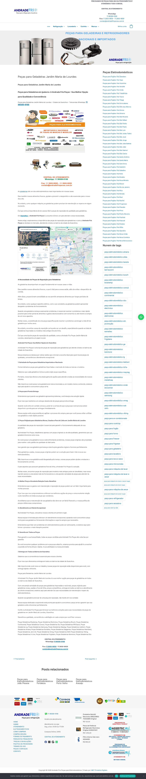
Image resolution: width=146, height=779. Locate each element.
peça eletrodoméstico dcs (115, 300)
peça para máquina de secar (116, 489)
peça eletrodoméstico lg (114, 357)
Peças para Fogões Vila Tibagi (113, 100)
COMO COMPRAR (19, 732)
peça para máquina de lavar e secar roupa (117, 481)
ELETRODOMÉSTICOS (21, 729)
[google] (53, 742)
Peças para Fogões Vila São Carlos (115, 154)
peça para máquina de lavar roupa (114, 485)
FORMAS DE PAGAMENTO (22, 736)
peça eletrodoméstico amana (116, 252)
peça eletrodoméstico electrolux (113, 306)
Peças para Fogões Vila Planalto (114, 207)
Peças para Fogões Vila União (113, 90)
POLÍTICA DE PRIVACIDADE (23, 744)
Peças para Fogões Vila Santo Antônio (116, 157)
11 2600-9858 (108, 19)
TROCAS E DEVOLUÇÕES (22, 741)
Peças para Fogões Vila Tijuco (113, 97)
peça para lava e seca (113, 459)
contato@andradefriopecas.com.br (112, 21)
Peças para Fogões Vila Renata (113, 194)
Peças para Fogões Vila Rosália (114, 177)
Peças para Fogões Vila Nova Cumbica (116, 237)
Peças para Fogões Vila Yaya (113, 80)
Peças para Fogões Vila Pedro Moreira (116, 214)
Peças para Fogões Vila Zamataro (114, 77)
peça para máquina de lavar (116, 469)
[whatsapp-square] (57, 742)
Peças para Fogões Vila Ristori (113, 184)
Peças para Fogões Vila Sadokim (114, 167)
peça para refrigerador (113, 498)
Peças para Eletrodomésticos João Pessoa (25, 681)
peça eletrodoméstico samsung (113, 394)
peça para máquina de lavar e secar (116, 475)
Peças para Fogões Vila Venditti (114, 87)
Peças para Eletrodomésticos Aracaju (84, 681)
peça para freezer (111, 439)
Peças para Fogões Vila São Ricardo (115, 117)
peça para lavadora (112, 454)
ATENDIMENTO (18, 727)
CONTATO (17, 751)
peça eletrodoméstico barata (116, 262)
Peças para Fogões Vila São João (114, 147)
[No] (144, 776)
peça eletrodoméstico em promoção (115, 322)
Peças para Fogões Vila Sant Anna (115, 164)
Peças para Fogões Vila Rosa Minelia (115, 180)
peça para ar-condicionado (115, 418)
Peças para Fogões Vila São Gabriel (115, 150)
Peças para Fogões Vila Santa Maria (115, 160)
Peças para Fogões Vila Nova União (115, 234)
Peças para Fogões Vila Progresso (115, 204)
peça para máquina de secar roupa (114, 494)
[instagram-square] (49, 742)
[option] (73, 48)
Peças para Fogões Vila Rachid (113, 200)
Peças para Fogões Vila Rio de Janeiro (116, 187)
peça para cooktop (112, 423)
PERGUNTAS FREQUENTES (23, 739)
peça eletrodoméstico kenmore (113, 350)
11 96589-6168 (112, 16)
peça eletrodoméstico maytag (117, 372)
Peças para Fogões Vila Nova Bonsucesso (117, 241)
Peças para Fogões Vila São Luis (114, 130)
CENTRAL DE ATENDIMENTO (54, 737)
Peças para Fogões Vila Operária (114, 231)
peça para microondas (113, 464)
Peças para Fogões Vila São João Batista (117, 144)
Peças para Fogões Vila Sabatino (114, 170)
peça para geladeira (112, 449)
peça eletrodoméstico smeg (116, 400)
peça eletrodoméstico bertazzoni (113, 268)
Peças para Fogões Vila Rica (112, 190)
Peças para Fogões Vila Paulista (114, 217)
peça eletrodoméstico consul (116, 288)
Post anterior (19, 659)
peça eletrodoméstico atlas (115, 257)
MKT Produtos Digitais (99, 770)
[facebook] (46, 742)
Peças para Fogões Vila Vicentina (114, 83)
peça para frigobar (112, 444)
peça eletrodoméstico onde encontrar (116, 386)
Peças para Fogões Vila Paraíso (114, 224)
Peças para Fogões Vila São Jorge (115, 140)
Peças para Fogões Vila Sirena (113, 110)
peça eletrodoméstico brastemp (113, 281)
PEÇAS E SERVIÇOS (20, 749)
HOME (15, 722)
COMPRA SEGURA (19, 734)
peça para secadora (112, 503)
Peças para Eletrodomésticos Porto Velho (64, 681)
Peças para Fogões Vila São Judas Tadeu (117, 133)
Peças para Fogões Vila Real (113, 197)
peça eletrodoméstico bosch (116, 275)
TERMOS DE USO (19, 746)
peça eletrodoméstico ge (114, 344)
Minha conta (122, 26)
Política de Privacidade (127, 776)
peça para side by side (111, 508)
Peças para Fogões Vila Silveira (114, 113)
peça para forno (111, 434)
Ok (116, 776)
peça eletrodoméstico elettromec (113, 314)
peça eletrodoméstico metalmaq (113, 378)
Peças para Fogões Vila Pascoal (114, 221)
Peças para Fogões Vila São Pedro (115, 123)
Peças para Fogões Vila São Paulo (115, 127)
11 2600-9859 (119, 19)
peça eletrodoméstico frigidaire (113, 337)
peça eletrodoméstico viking (116, 413)
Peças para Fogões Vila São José (114, 137)
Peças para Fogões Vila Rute (113, 174)
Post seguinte (91, 659)
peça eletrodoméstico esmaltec (113, 330)
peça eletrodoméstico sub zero (115, 407)
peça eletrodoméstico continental (113, 294)
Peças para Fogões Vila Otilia (113, 227)
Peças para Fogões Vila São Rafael (115, 120)
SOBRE (15, 724)
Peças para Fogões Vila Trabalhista (115, 93)
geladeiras (23, 191)
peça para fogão (111, 428)
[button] (64, 26)
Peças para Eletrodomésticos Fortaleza (45, 681)
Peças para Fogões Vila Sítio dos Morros (117, 107)
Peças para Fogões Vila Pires (113, 210)
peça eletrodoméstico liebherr (117, 362)
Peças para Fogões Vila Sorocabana (115, 103)
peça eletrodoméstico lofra (115, 367)
